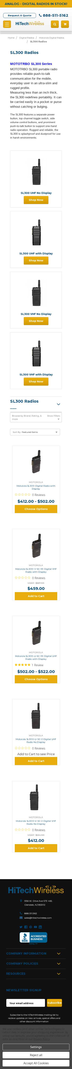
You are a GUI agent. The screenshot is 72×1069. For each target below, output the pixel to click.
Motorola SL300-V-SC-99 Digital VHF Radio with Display (36, 570)
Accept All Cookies (36, 1063)
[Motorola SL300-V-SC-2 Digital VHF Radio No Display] (36, 798)
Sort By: (17, 432)
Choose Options (36, 509)
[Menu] (7, 24)
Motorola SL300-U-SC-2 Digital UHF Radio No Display (36, 740)
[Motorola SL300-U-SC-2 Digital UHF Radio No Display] (36, 717)
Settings (36, 1047)
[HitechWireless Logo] (30, 23)
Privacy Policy (41, 1039)
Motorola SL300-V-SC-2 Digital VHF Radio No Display (36, 822)
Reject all (36, 1055)
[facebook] (25, 927)
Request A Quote (19, 15)
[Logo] (36, 889)
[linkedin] (40, 927)
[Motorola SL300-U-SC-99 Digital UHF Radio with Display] (36, 633)
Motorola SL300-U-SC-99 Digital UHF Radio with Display (36, 657)
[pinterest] (30, 927)
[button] (36, 417)
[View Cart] (65, 24)
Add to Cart (36, 596)
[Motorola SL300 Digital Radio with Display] (36, 463)
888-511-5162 (55, 15)
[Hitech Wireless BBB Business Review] (33, 938)
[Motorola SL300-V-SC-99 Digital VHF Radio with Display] (36, 546)
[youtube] (35, 927)
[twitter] (21, 927)
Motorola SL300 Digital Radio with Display (36, 487)
